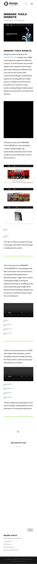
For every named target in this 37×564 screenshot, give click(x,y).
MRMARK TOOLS (10, 57)
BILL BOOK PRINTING (11, 550)
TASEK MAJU (10, 478)
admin (7, 20)
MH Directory (11, 498)
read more (9, 468)
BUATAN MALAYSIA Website (15, 457)
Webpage (22, 20)
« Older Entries (8, 513)
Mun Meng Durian (9, 547)
